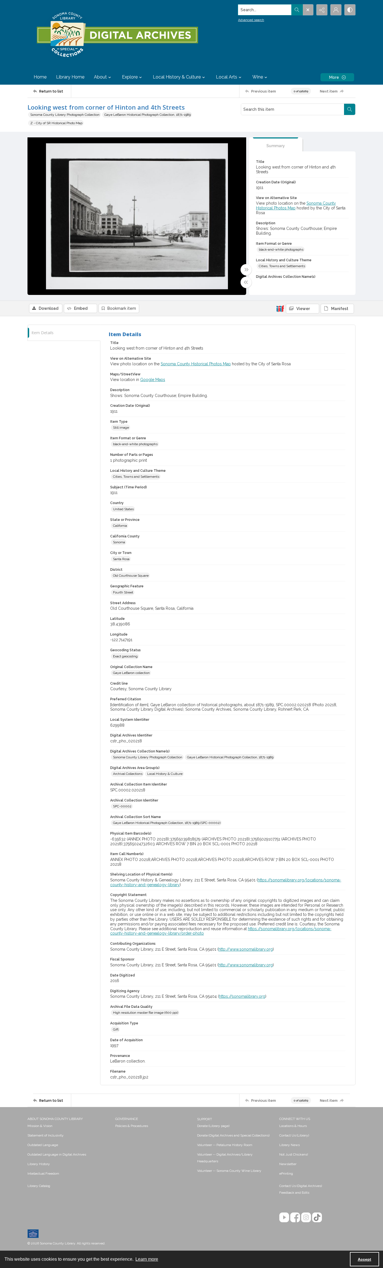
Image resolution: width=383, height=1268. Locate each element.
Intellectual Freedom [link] (43, 1173)
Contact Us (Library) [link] (294, 1135)
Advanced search (251, 20)
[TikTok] (317, 1217)
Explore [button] (130, 77)
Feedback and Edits (294, 1193)
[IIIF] (280, 308)
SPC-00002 (122, 806)
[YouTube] (284, 1217)
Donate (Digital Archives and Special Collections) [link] (233, 1135)
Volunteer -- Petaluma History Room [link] (224, 1145)
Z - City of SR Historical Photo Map (56, 123)
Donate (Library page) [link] (213, 1126)
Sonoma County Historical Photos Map (196, 364)
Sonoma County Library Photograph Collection (65, 115)
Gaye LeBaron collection (131, 673)
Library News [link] (289, 1145)
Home (40, 77)
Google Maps (152, 379)
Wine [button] (257, 77)
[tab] (275, 144)
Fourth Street (123, 592)
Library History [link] (38, 1164)
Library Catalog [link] (38, 1186)
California (120, 526)
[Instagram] (306, 1217)
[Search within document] (349, 109)
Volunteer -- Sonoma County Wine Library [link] (229, 1171)
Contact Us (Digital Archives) (300, 1186)
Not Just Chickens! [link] (293, 1154)
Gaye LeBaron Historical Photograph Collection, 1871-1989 (147, 115)
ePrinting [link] (286, 1173)
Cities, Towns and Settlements (282, 266)
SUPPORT (204, 1119)
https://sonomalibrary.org (242, 996)
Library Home (70, 77)
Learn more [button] (146, 1259)
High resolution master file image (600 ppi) (145, 1013)
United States (123, 509)
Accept (364, 1259)
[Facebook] (295, 1217)
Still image (121, 427)
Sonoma (119, 542)
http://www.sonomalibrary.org (245, 949)
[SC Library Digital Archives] (117, 34)
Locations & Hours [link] (293, 1126)
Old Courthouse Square (131, 576)
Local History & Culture (165, 774)
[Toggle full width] (246, 269)
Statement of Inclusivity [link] (45, 1135)
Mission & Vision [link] (39, 1126)
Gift (116, 1029)
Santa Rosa (121, 559)
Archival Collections (127, 774)
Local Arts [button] (226, 77)
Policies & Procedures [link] (131, 1126)
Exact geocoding (125, 656)
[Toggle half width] (246, 282)
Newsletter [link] (287, 1164)
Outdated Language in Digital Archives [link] (56, 1154)
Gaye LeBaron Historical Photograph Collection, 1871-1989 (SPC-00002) (166, 823)
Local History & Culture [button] (177, 77)
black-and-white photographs (281, 249)
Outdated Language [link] (42, 1145)
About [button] (100, 77)
